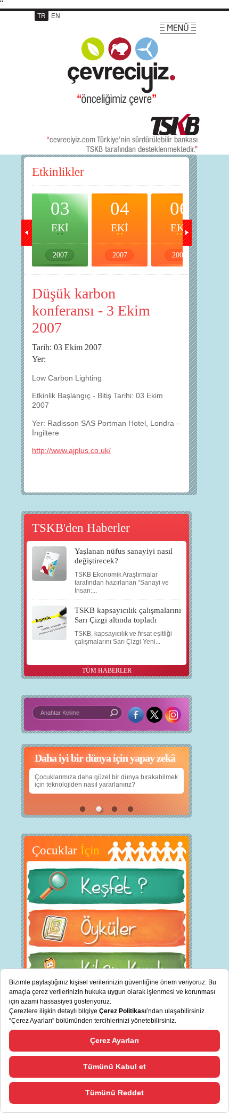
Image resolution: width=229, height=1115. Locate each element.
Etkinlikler (58, 172)
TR (41, 16)
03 (60, 228)
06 (179, 228)
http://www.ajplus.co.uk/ (71, 450)
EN (55, 16)
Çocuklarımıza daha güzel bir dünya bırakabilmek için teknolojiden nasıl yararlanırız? (106, 780)
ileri (186, 233)
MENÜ (178, 28)
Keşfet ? (106, 889)
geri (26, 233)
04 (119, 228)
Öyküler (106, 931)
